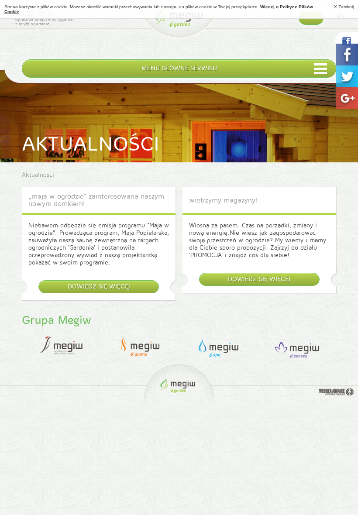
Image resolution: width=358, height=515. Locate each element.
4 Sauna (139, 347)
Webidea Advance (336, 393)
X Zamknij (344, 6)
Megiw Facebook (346, 41)
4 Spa (218, 347)
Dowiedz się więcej (99, 286)
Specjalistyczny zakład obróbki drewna (61, 347)
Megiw (179, 23)
